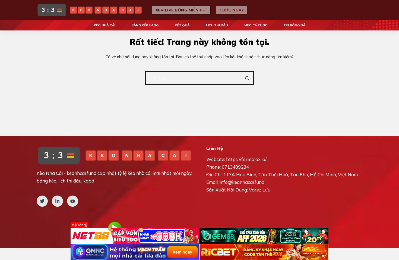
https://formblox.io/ (246, 159)
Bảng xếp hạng (145, 25)
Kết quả (182, 25)
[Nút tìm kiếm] (247, 78)
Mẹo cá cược (255, 25)
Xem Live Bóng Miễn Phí (181, 10)
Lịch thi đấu (217, 25)
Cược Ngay (232, 10)
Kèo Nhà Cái (104, 25)
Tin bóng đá (294, 25)
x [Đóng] (79, 224)
